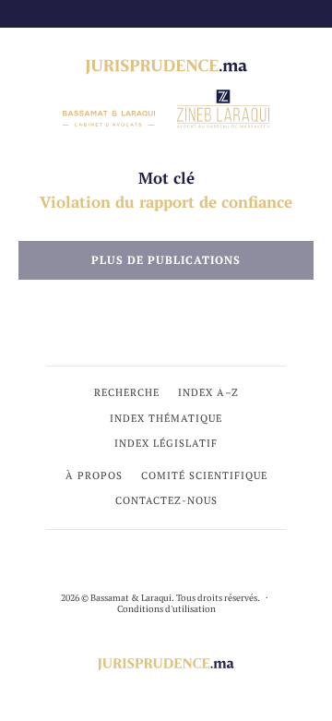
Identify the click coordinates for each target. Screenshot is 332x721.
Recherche (127, 392)
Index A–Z (208, 392)
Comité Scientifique (204, 475)
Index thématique (166, 418)
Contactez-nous (166, 500)
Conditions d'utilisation (166, 609)
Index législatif (166, 443)
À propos (94, 475)
